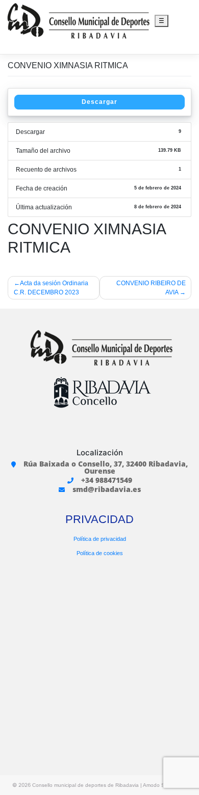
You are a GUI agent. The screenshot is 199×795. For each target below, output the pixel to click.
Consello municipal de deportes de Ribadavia (85, 785)
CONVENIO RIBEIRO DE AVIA (151, 288)
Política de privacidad (99, 539)
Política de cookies (100, 553)
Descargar (99, 101)
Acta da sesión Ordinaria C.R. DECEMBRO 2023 (51, 288)
